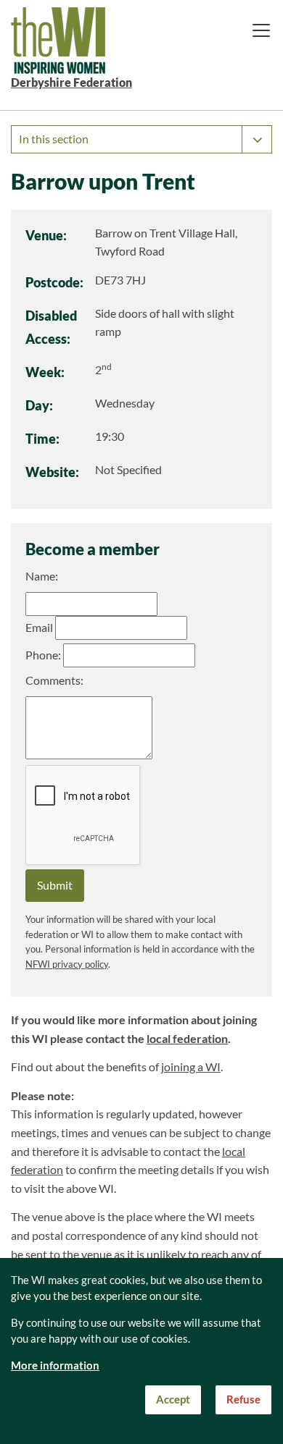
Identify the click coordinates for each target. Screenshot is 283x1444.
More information (55, 1365)
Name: (41, 576)
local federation (187, 1038)
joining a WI (191, 1066)
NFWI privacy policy (66, 964)
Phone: (43, 655)
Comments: (54, 680)
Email (39, 627)
